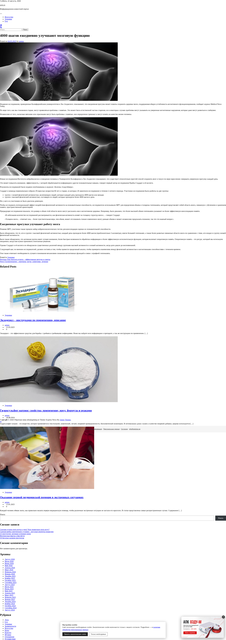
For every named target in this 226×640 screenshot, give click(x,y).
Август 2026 (10, 559)
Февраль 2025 (10, 597)
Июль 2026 (9, 561)
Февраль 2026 (10, 572)
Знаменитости (10, 626)
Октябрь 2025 (10, 580)
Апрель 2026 (10, 568)
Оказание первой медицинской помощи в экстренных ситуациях (41, 497)
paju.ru (2, 5)
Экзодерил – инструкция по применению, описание (33, 320)
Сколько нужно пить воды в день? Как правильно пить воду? (24, 530)
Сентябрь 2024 (10, 608)
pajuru (21, 41)
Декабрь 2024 (10, 602)
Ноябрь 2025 (10, 578)
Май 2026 (8, 566)
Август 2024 (10, 610)
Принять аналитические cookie (75, 634)
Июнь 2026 (9, 563)
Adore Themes (65, 420)
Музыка (8, 635)
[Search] (1, 27)
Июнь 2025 (9, 589)
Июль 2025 (9, 587)
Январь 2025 (10, 599)
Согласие (124, 429)
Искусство (9, 17)
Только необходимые (98, 634)
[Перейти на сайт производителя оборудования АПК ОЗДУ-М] (202, 627)
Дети (7, 620)
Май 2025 (8, 591)
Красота (8, 633)
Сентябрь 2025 (10, 582)
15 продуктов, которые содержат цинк (15, 534)
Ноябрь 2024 (10, 604)
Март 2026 (9, 570)
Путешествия (10, 639)
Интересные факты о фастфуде (12, 536)
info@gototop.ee (134, 429)
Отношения (9, 637)
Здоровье (8, 19)
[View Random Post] (1, 25)
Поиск (2, 514)
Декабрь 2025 (10, 576)
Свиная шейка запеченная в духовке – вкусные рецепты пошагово (27, 532)
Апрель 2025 (10, 593)
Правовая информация (94, 429)
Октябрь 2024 (10, 606)
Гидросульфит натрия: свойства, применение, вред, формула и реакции (46, 410)
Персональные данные (111, 429)
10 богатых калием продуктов (12, 538)
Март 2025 (9, 595)
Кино (7, 630)
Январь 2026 (10, 574)
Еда (6, 21)
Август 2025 (10, 585)
